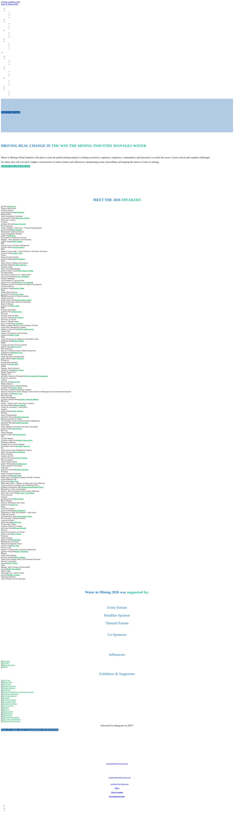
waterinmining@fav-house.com (117, 764)
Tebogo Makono (20, 405)
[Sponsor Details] (5, 661)
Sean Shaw (14, 481)
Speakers (9, 19)
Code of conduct (117, 792)
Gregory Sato (17, 394)
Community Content (13, 30)
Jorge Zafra (15, 306)
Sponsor (9, 22)
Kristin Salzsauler (21, 470)
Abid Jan (12, 206)
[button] (10, 112)
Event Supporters (17, 17)
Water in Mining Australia (15, 39)
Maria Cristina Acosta (26, 329)
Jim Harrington (19, 452)
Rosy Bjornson (18, 358)
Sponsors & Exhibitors (18, 28)
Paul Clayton (17, 347)
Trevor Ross (15, 382)
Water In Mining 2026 (9, 4)
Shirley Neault (18, 370)
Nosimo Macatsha (21, 423)
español (13, 48)
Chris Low (14, 505)
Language (9, 41)
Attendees (14, 15)
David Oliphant (19, 259)
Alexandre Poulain (22, 218)
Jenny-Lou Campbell (25, 282)
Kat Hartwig (16, 522)
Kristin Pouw (17, 312)
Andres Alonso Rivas (24, 440)
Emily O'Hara (12, 563)
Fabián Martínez (20, 265)
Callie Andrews (18, 247)
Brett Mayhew (18, 411)
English (13, 43)
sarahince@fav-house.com (120, 784)
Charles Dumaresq (22, 417)
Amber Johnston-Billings (29, 399)
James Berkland (19, 511)
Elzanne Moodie (20, 528)
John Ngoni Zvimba (24, 300)
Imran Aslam (16, 475)
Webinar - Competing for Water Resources (25, 37)
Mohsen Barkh (18, 341)
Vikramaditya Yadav (24, 516)
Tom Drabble (17, 230)
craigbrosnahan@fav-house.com (120, 777)
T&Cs (117, 788)
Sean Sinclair (17, 429)
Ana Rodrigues (18, 212)
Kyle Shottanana (20, 464)
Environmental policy (117, 796)
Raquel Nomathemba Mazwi (33, 487)
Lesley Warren (18, 318)
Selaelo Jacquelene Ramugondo (36, 376)
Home (8, 8)
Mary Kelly (15, 335)
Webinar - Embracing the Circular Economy (26, 35)
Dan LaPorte (16, 534)
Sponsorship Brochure (18, 26)
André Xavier (17, 388)
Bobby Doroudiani (14, 569)
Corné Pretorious (21, 458)
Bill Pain (12, 236)
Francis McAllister (22, 277)
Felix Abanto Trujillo (25, 271)
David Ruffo (16, 540)
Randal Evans (17, 353)
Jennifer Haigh (18, 288)
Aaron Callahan (19, 557)
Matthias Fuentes (13, 575)
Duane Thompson (21, 551)
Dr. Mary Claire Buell (26, 493)
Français (13, 46)
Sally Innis (14, 364)
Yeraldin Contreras (23, 446)
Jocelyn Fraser (18, 294)
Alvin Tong (15, 546)
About (8, 11)
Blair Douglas (17, 241)
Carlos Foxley (18, 253)
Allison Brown (18, 499)
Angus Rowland (20, 224)
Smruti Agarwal (20, 434)
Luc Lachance (18, 323)
